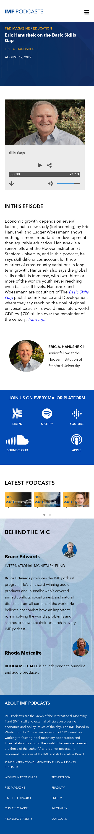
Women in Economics (21, 777)
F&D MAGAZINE (15, 787)
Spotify (47, 424)
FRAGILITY (58, 787)
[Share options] (49, 165)
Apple (76, 450)
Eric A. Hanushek (19, 49)
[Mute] (50, 183)
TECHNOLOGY (61, 777)
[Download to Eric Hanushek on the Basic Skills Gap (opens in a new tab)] (11, 183)
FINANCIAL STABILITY (18, 819)
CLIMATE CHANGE (17, 808)
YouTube (77, 424)
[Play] (40, 165)
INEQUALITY (59, 808)
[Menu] (86, 12)
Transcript (36, 319)
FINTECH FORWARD (18, 798)
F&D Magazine (17, 28)
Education (42, 28)
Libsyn (17, 424)
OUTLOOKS (59, 819)
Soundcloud (17, 450)
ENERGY (57, 798)
